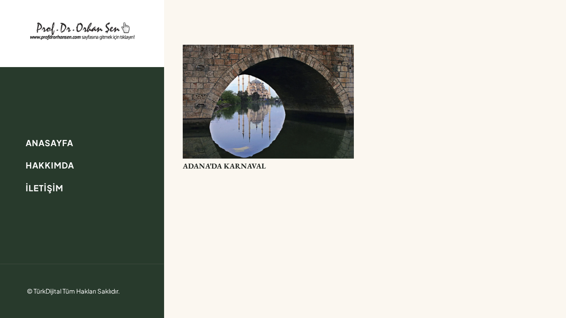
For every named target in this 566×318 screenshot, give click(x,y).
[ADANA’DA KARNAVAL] (268, 50)
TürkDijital (47, 291)
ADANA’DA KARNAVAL (224, 166)
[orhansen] (82, 30)
